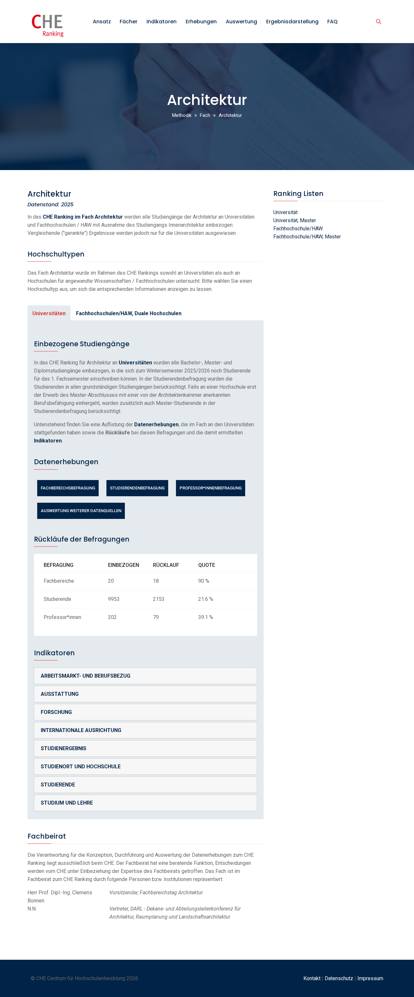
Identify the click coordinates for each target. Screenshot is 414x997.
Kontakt (312, 978)
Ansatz (102, 21)
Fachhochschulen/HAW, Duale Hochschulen (128, 313)
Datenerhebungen (156, 424)
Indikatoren (162, 21)
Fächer (128, 21)
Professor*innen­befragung (211, 488)
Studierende (58, 785)
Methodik (181, 115)
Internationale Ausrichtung (81, 730)
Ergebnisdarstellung (292, 21)
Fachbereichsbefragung (68, 488)
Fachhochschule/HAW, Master (307, 237)
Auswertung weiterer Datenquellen (81, 510)
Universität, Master (294, 220)
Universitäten (49, 313)
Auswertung (241, 21)
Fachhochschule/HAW (298, 228)
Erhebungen (201, 21)
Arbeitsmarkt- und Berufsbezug (85, 676)
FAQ (332, 21)
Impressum (370, 978)
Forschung (56, 712)
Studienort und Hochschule (81, 766)
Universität (285, 212)
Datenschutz (339, 978)
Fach (205, 115)
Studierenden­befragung (137, 488)
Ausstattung (60, 694)
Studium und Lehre (67, 803)
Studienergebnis (63, 748)
